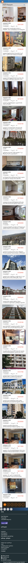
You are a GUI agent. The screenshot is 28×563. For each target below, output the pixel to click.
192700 (21, 347)
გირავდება (4, 534)
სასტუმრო (4, 549)
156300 (21, 148)
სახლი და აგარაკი (6, 542)
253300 (21, 223)
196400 (21, 173)
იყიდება (3, 531)
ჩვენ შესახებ (4, 516)
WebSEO (23, 562)
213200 (21, 99)
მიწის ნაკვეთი (5, 547)
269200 (21, 397)
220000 (21, 421)
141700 (21, 372)
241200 (21, 24)
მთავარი (4, 3)
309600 (21, 297)
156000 (21, 49)
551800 (21, 248)
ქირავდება (4, 533)
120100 (21, 322)
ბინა (2, 544)
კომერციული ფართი (7, 546)
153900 (21, 272)
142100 (21, 124)
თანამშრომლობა (6, 519)
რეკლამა (3, 518)
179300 (21, 198)
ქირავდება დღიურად (7, 536)
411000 (21, 446)
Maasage (4, 558)
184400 (21, 74)
